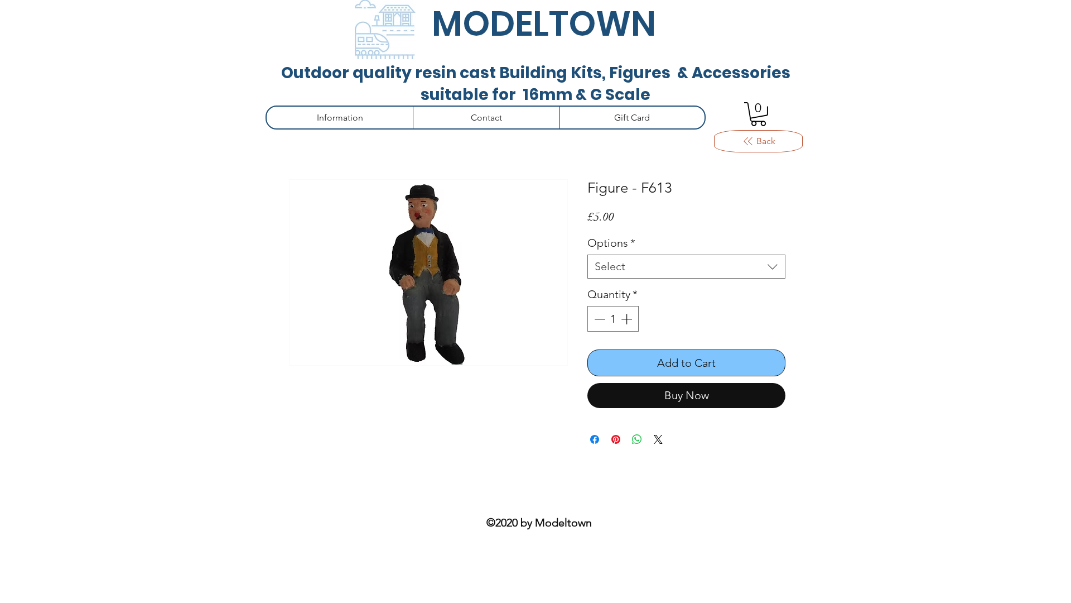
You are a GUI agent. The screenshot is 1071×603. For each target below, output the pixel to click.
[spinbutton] (613, 319)
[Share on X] (658, 439)
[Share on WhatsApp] (637, 439)
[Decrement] (598, 319)
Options (611, 243)
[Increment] (627, 319)
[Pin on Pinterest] (616, 439)
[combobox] (686, 267)
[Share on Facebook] (594, 439)
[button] (758, 114)
